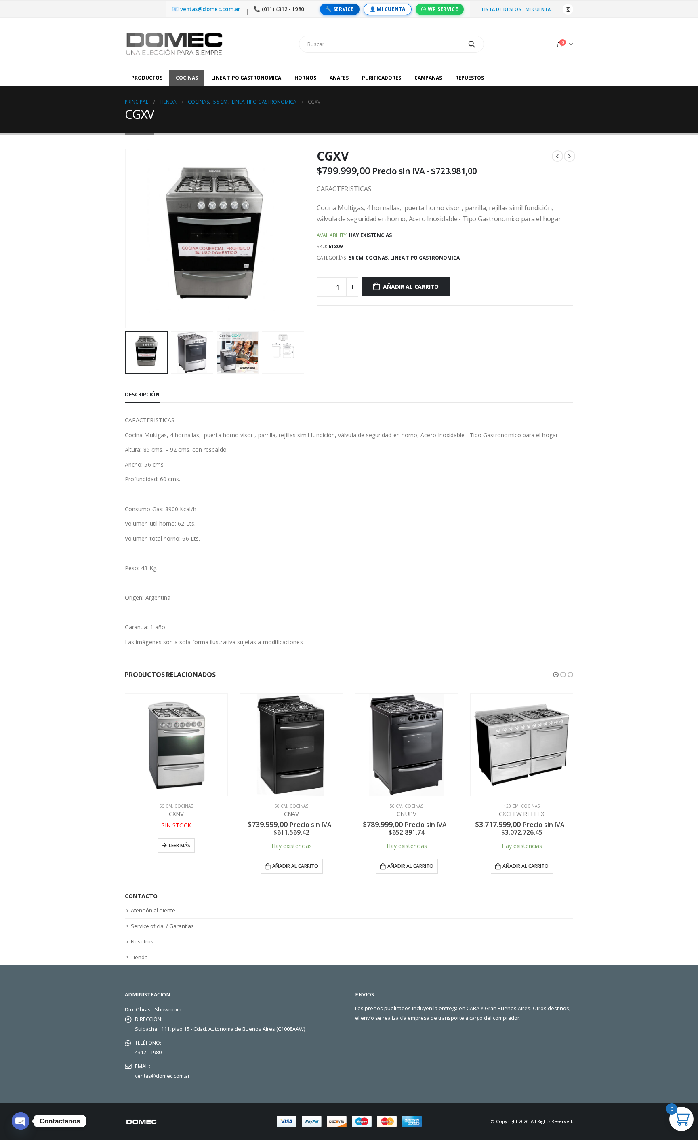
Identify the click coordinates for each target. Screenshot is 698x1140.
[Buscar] (472, 44)
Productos (146, 77)
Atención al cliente (153, 910)
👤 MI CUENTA (388, 9)
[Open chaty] (20, 1121)
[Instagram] (568, 9)
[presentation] (127, 239)
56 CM (356, 257)
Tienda (139, 957)
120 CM (396, 806)
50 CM (166, 806)
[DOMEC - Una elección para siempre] (175, 44)
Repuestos (469, 77)
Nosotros (142, 941)
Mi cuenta (538, 9)
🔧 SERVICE (339, 9)
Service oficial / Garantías (162, 926)
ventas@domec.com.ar (162, 1075)
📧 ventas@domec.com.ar (206, 9)
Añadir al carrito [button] (180, 866)
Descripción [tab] (142, 394)
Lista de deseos (501, 9)
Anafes (339, 77)
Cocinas (187, 77)
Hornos (305, 77)
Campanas (428, 77)
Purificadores (381, 77)
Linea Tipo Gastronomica (246, 77)
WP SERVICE (443, 9)
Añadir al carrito (411, 286)
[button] (555, 674)
